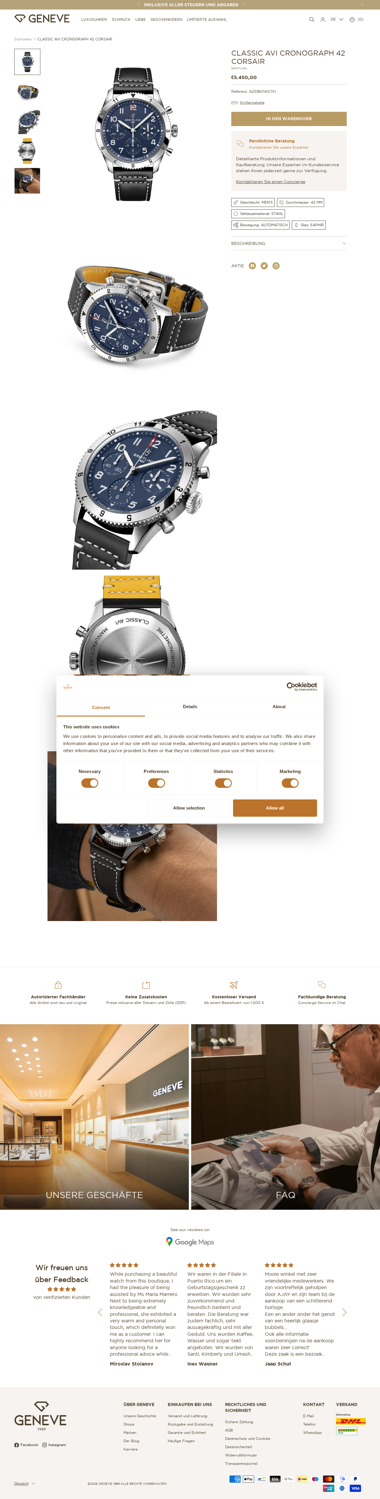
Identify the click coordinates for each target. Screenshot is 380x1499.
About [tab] (279, 706)
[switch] (156, 783)
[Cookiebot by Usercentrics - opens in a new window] (291, 686)
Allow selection (189, 807)
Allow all (275, 807)
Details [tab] (190, 706)
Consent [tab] (101, 707)
